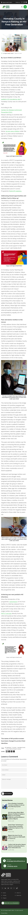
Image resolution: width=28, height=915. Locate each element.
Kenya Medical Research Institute (13, 749)
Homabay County (21, 747)
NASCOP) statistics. (15, 191)
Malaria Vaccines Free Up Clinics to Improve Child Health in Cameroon (16, 837)
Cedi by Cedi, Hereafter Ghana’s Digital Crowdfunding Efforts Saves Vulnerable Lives (17, 846)
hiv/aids (14, 747)
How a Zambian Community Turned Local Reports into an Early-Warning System (16, 805)
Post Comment (8, 793)
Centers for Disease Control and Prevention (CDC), (11, 111)
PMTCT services (6, 613)
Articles (4, 895)
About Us (19, 892)
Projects (4, 898)
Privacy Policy (4, 913)
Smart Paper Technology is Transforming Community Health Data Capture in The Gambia (15, 827)
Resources (19, 895)
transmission (13, 601)
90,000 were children (12, 131)
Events (4, 892)
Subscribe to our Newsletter (11, 903)
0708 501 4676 (12, 866)
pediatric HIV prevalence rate (10, 99)
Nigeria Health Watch (9, 53)
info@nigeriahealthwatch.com (16, 861)
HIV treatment (8, 747)
